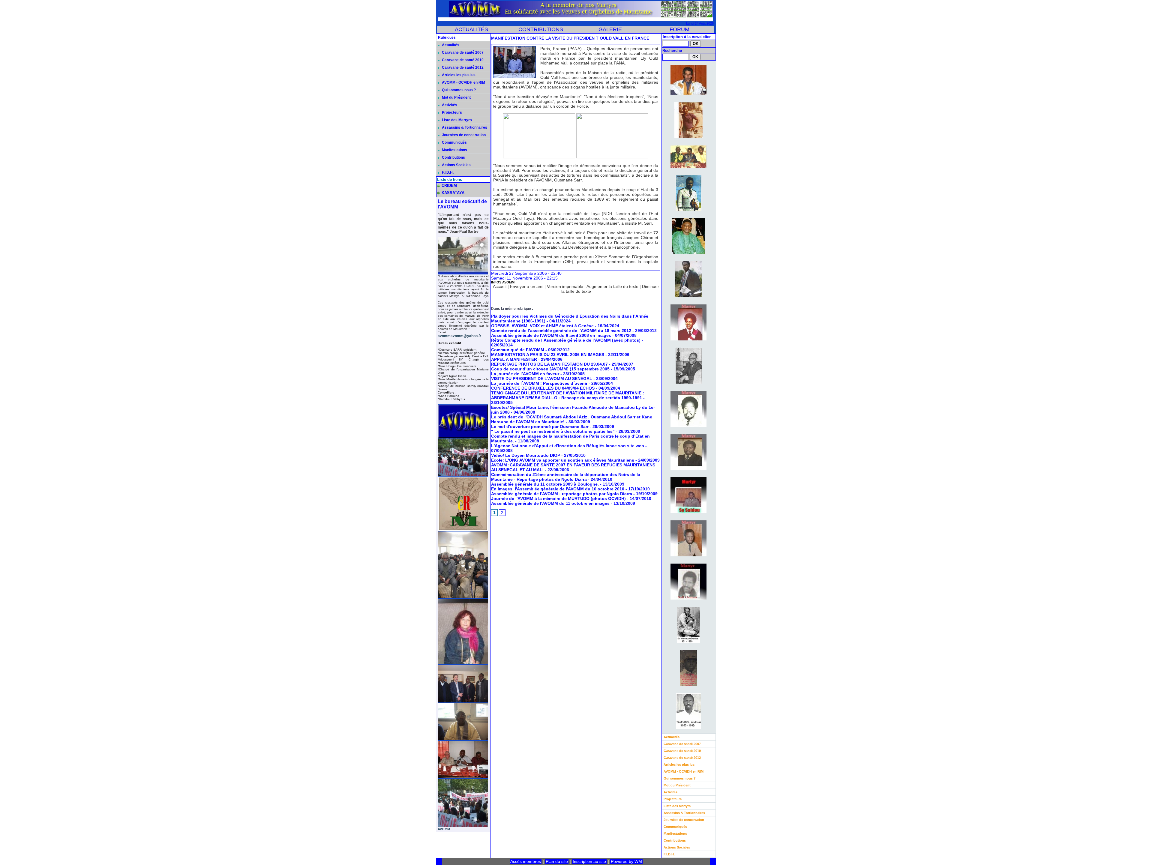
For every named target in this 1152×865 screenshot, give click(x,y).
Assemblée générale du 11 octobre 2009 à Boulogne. (545, 484)
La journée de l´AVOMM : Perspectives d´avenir (539, 383)
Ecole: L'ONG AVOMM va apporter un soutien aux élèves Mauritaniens (562, 460)
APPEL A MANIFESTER (514, 359)
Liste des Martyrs (456, 120)
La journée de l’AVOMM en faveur (525, 373)
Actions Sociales (456, 165)
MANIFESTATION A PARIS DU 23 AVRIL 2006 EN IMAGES (547, 354)
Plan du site (557, 861)
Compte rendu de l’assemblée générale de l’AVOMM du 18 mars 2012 (561, 330)
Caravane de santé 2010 (462, 60)
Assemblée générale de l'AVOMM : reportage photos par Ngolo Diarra (562, 493)
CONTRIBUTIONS (540, 29)
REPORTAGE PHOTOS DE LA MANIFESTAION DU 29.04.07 (549, 364)
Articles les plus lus (458, 75)
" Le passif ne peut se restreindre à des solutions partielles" (553, 431)
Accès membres (525, 861)
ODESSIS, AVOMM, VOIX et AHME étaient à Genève (542, 325)
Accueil (499, 286)
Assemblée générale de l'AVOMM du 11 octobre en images (550, 503)
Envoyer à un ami (526, 286)
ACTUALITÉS (471, 29)
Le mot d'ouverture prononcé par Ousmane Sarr (540, 426)
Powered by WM (626, 861)
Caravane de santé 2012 (462, 67)
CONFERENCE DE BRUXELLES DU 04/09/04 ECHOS (543, 388)
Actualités (450, 45)
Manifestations (454, 150)
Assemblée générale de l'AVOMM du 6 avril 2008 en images (551, 335)
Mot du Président (456, 97)
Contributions (453, 157)
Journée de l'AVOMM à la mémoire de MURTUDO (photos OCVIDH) (558, 498)
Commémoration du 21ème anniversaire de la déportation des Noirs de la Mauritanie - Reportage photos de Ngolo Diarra (565, 477)
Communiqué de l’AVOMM (517, 349)
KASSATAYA (453, 192)
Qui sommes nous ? (458, 90)
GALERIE (610, 29)
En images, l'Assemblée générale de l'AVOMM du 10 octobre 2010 (558, 488)
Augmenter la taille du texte (612, 286)
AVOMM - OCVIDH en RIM (463, 82)
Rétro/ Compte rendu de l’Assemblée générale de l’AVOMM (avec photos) (565, 340)
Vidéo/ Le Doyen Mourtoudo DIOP (525, 455)
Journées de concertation (463, 135)
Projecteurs (451, 112)
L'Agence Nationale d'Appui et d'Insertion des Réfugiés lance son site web (567, 445)
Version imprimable (565, 286)
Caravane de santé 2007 (462, 52)
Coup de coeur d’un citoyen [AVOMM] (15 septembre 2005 (550, 369)
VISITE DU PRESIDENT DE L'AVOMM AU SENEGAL (541, 378)
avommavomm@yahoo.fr (459, 336)
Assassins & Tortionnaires (464, 127)
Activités (449, 105)
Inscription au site (589, 861)
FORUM (679, 29)
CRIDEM (449, 185)
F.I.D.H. (447, 172)
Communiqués (454, 142)
